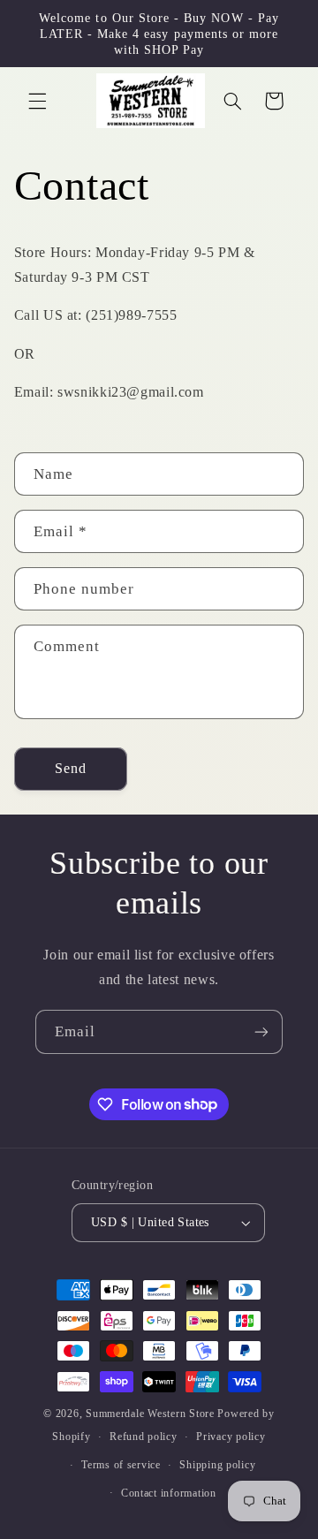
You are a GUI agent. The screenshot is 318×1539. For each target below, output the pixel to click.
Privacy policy (230, 1436)
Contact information (168, 1493)
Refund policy (144, 1436)
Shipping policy (217, 1464)
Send (71, 768)
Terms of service (121, 1464)
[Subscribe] (261, 1031)
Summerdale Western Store (151, 1413)
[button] (37, 100)
